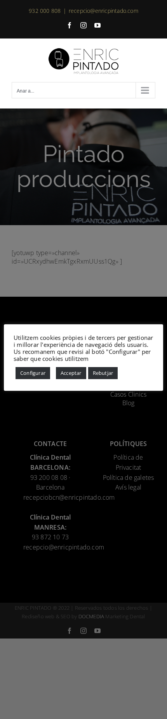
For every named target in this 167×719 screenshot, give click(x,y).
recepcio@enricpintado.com (103, 10)
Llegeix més (106, 358)
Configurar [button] (32, 372)
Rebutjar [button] (103, 372)
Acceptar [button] (71, 372)
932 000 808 (45, 10)
